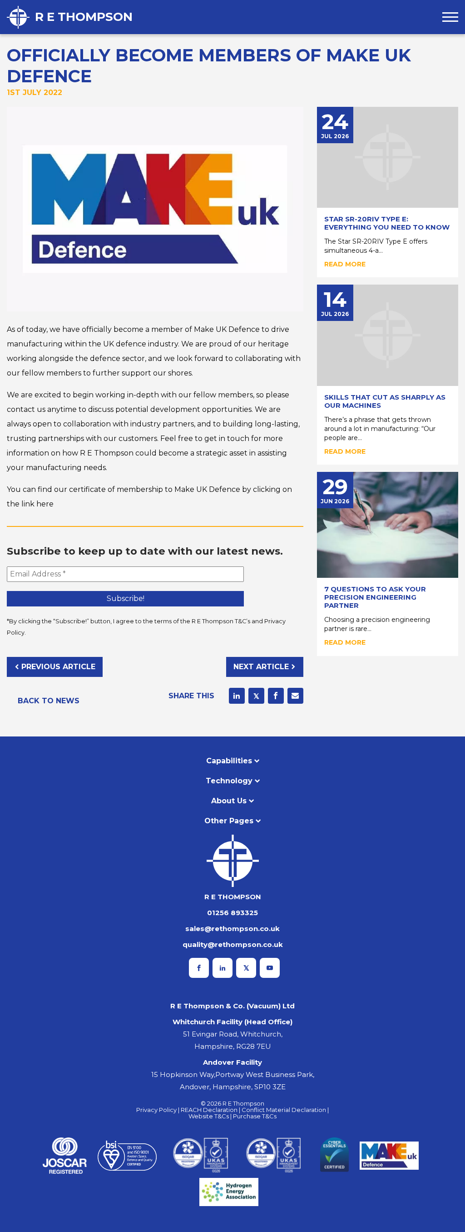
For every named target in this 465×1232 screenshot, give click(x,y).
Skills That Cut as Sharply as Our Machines (384, 401)
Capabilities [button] (229, 760)
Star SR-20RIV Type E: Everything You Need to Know (387, 223)
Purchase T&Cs (255, 1116)
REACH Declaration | (211, 1109)
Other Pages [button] (228, 820)
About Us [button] (229, 800)
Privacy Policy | (158, 1109)
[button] (450, 17)
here (45, 504)
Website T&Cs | (210, 1116)
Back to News (48, 700)
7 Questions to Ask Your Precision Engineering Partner (375, 597)
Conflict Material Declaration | (285, 1109)
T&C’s (242, 621)
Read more (345, 264)
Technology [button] (229, 780)
